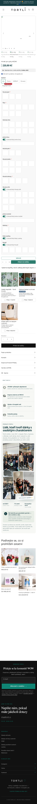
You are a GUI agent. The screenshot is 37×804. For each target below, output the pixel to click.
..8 (14, 48)
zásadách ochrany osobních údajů (9, 694)
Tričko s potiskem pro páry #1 (9, 567)
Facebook (4, 772)
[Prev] (3, 33)
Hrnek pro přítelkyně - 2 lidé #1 (27, 592)
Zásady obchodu (5, 735)
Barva (3, 78)
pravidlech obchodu (28, 693)
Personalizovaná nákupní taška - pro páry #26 (27, 568)
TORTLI (18, 780)
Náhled (18, 258)
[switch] (4, 139)
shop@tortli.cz (6, 717)
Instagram (4, 764)
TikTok (3, 768)
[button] (3, 10)
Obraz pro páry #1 (6, 589)
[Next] (33, 33)
